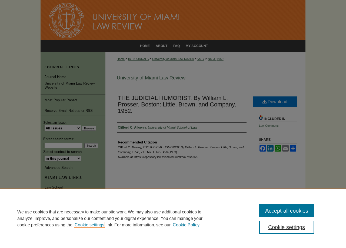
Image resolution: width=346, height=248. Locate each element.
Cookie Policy (186, 225)
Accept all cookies (286, 211)
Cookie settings (89, 225)
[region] (173, 218)
